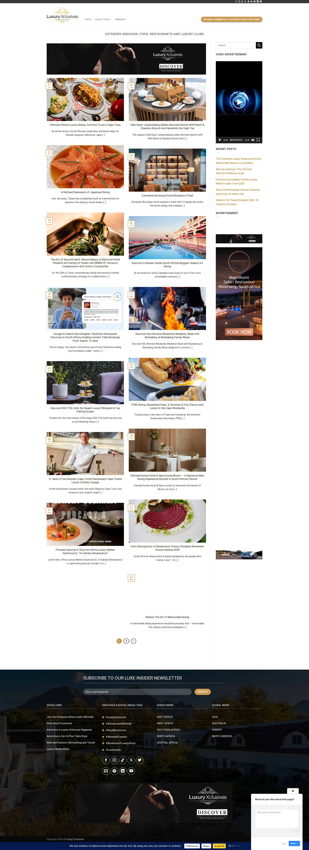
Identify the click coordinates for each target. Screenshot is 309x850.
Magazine (120, 19)
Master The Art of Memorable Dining (167, 617)
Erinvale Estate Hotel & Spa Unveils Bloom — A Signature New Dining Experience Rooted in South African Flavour (167, 477)
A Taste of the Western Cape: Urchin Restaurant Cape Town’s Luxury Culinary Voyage (85, 480)
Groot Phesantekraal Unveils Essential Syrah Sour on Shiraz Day (238, 192)
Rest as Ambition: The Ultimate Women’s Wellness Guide (234, 171)
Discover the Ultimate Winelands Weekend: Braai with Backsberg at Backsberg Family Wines (167, 335)
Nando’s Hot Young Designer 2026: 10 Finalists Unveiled (237, 202)
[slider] (236, 140)
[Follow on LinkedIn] (258, 1)
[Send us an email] (252, 1)
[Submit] (259, 45)
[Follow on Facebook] (236, 1)
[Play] (220, 140)
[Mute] (253, 140)
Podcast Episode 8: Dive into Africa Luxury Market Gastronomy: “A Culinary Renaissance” (85, 551)
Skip (284, 843)
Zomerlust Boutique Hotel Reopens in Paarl (167, 195)
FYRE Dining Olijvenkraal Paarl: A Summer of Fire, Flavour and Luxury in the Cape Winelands (167, 406)
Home (88, 19)
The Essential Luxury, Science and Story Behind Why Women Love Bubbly (238, 161)
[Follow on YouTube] (261, 1)
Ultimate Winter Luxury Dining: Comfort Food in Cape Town (85, 124)
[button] (239, 102)
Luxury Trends (102, 19)
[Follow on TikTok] (242, 1)
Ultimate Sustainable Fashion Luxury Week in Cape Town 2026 (237, 181)
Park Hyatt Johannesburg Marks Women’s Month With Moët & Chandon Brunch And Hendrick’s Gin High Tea (167, 126)
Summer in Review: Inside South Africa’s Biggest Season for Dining (167, 265)
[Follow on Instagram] (239, 1)
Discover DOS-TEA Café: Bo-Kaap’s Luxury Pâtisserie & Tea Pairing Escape (85, 410)
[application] (239, 102)
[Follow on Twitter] (248, 1)
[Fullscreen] (258, 140)
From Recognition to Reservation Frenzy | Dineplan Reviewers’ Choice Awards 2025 (167, 548)
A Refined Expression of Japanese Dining (85, 192)
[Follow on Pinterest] (255, 1)
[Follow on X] (245, 1)
